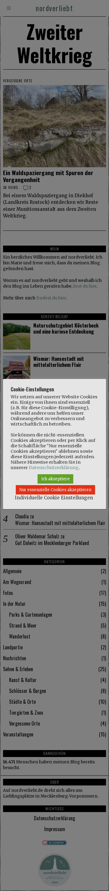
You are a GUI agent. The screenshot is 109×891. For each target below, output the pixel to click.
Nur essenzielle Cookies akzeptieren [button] (55, 489)
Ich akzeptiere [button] (55, 478)
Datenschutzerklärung (54, 467)
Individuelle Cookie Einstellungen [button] (54, 498)
